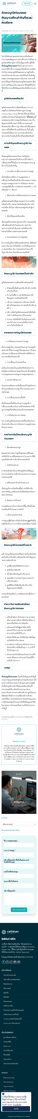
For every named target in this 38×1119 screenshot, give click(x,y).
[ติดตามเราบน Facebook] (3, 962)
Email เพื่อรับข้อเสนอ (11, 881)
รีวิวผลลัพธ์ (6, 1055)
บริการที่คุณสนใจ (10, 891)
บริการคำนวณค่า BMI (9, 975)
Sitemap (28, 1116)
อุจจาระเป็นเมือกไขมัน (28, 554)
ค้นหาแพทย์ (7, 988)
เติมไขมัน (6, 997)
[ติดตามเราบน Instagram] (7, 962)
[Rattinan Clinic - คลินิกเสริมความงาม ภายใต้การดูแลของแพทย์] (9, 3)
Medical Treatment (9, 1091)
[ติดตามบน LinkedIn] (15, 962)
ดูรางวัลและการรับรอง (9, 1037)
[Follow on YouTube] (18, 962)
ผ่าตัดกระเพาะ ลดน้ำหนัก (11, 1014)
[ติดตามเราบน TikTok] (11, 962)
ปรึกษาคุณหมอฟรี (19, 910)
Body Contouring (8, 1078)
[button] (35, 3)
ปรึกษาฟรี (27, 4)
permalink (4, 719)
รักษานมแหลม (7, 1001)
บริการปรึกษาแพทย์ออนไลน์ (11, 979)
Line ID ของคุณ (10, 850)
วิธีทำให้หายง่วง (7, 88)
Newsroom (7, 1046)
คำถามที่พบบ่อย (8, 1050)
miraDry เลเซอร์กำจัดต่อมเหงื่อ (12, 1019)
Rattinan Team (28, 31)
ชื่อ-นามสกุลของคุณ (11, 841)
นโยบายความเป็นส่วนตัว (10, 1063)
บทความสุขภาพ (19, 717)
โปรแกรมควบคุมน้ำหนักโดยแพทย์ (13, 1010)
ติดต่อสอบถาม (7, 984)
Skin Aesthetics (8, 1082)
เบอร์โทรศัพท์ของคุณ (11, 872)
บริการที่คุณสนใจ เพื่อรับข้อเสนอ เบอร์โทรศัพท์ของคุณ (16, 861)
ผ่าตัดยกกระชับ (8, 1006)
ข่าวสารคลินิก (7, 1042)
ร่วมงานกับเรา (7, 1059)
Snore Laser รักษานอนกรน (11, 1023)
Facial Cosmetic (8, 1086)
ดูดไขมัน (6, 993)
